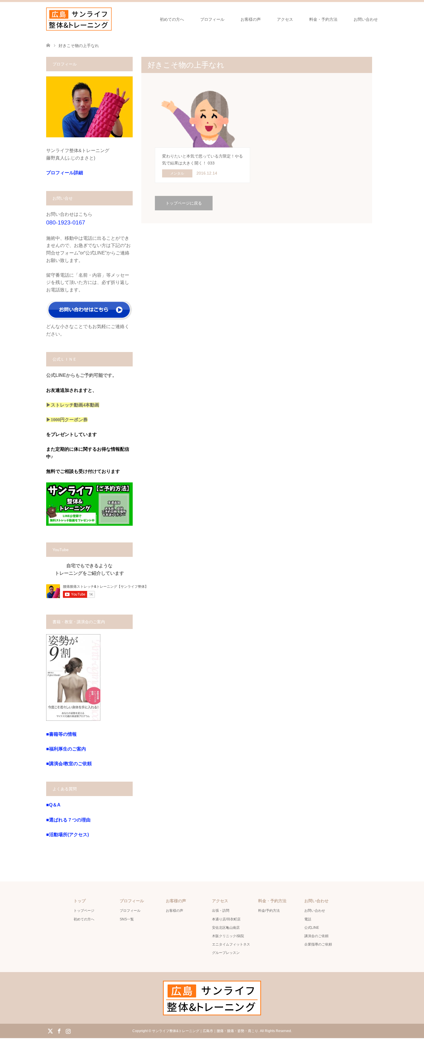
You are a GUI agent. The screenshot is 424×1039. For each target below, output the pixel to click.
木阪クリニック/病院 (228, 936)
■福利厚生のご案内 (66, 748)
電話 (307, 919)
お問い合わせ (366, 19)
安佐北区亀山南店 (226, 928)
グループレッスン (226, 953)
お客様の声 (251, 19)
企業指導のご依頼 (318, 944)
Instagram (68, 1030)
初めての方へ (172, 19)
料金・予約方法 (323, 19)
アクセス (285, 19)
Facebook (59, 1030)
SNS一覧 (127, 919)
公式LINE (311, 928)
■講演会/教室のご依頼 (69, 763)
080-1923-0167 (65, 222)
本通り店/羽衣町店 (226, 919)
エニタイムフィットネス (231, 944)
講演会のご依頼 (316, 936)
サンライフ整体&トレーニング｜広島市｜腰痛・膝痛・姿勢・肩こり (205, 1031)
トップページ (84, 911)
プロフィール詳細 (64, 172)
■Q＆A (53, 804)
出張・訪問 (220, 911)
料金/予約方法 (269, 911)
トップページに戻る (184, 203)
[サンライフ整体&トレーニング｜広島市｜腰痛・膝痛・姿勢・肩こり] (79, 19)
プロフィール (212, 19)
